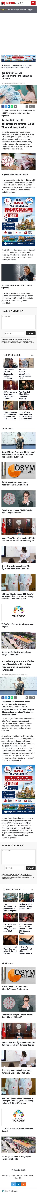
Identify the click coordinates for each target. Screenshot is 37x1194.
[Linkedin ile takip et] (18, 1184)
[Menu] (33, 3)
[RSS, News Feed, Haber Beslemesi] (23, 1184)
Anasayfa (7, 65)
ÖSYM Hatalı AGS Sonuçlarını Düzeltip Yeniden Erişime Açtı (21, 10)
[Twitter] (6, 106)
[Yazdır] (15, 106)
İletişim (19, 1176)
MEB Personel (17, 65)
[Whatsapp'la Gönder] (12, 106)
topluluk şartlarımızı (16, 339)
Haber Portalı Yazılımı (11, 1191)
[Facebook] (2, 106)
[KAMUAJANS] (12, 3)
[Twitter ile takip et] (13, 1184)
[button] (27, 106)
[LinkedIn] (9, 106)
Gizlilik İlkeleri (28, 1176)
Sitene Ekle (18, 1178)
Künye (13, 1176)
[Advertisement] (18, 32)
